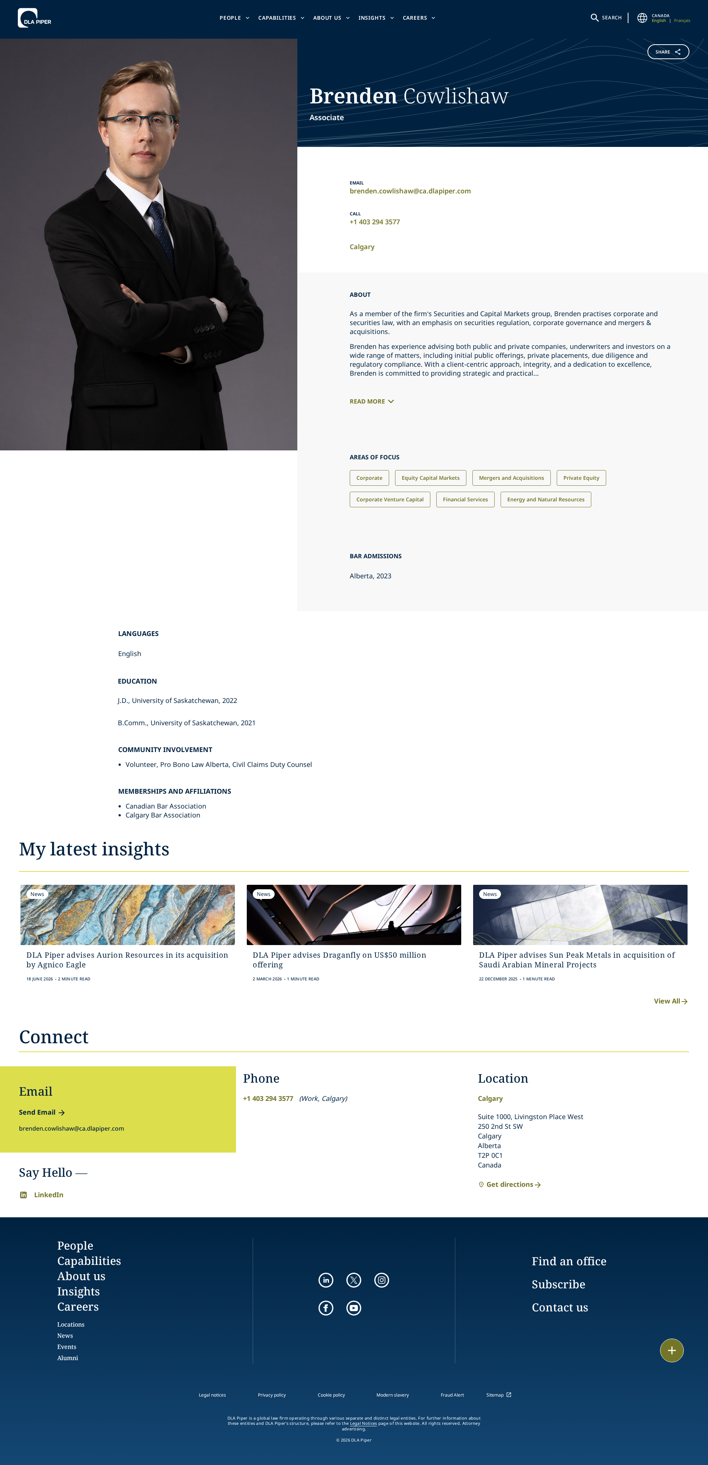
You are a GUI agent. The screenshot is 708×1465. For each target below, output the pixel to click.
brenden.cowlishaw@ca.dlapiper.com (410, 190)
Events (66, 1347)
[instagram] (381, 1280)
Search (612, 17)
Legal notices (212, 1395)
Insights (372, 17)
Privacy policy (272, 1395)
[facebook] (326, 1308)
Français (682, 20)
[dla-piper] (36, 18)
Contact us (560, 1307)
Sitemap (495, 1395)
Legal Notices (363, 1423)
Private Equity (581, 477)
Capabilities (277, 17)
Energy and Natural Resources (546, 499)
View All (667, 1000)
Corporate (369, 477)
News (65, 1335)
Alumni (67, 1358)
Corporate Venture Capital (390, 499)
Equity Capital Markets (431, 477)
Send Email (37, 1112)
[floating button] (672, 1350)
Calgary (362, 246)
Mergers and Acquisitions (511, 477)
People (230, 17)
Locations (70, 1324)
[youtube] (353, 1308)
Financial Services (465, 499)
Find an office (569, 1261)
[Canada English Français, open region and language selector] (642, 18)
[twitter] (353, 1280)
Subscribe (558, 1284)
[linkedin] (326, 1280)
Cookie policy (331, 1395)
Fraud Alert (452, 1395)
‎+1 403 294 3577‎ (375, 221)
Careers (415, 17)
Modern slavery (392, 1395)
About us (327, 17)
